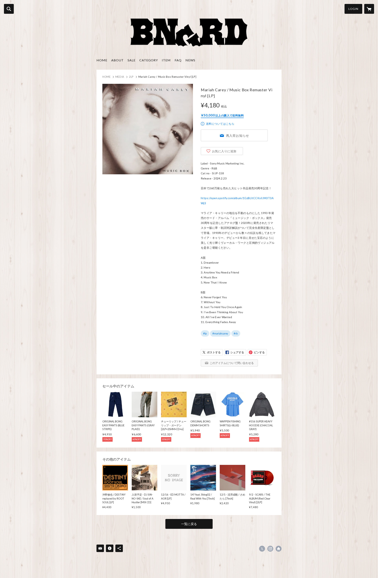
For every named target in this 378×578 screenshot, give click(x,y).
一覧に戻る (189, 524)
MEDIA (119, 76)
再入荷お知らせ (237, 135)
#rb (236, 333)
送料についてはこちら (220, 123)
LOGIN (353, 8)
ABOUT (117, 60)
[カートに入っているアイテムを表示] (369, 9)
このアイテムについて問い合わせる (232, 363)
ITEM (166, 60)
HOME (101, 60)
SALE (131, 60)
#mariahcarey (220, 333)
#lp (205, 333)
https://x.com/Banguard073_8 (262, 549)
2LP (131, 76)
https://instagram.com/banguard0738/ (270, 549)
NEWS (190, 60)
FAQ (178, 60)
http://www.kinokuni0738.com (279, 549)
